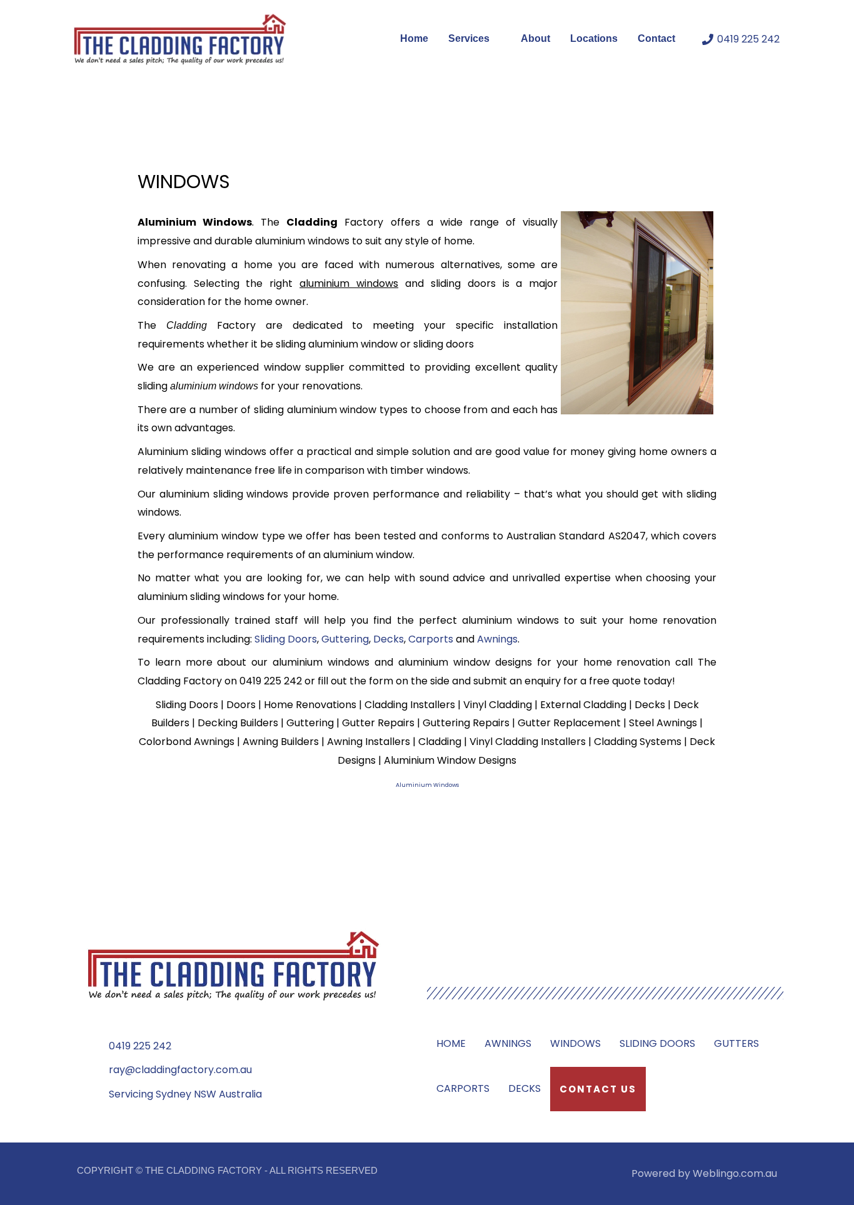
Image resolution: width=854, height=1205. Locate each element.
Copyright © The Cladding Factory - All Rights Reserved (227, 1170)
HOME (451, 1043)
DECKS (524, 1088)
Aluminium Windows (427, 785)
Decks (388, 639)
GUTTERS (736, 1043)
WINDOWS (575, 1043)
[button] (495, 39)
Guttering (345, 639)
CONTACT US (598, 1089)
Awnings (497, 639)
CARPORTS (463, 1088)
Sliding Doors (285, 639)
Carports (430, 639)
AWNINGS (508, 1043)
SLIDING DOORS (657, 1043)
